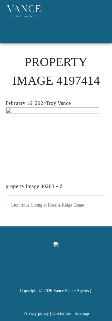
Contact (101, 32)
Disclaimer (61, 313)
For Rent (98, 10)
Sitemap (82, 313)
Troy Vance (58, 103)
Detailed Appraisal (39, 32)
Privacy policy (36, 313)
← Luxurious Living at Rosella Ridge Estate (45, 205)
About (77, 32)
